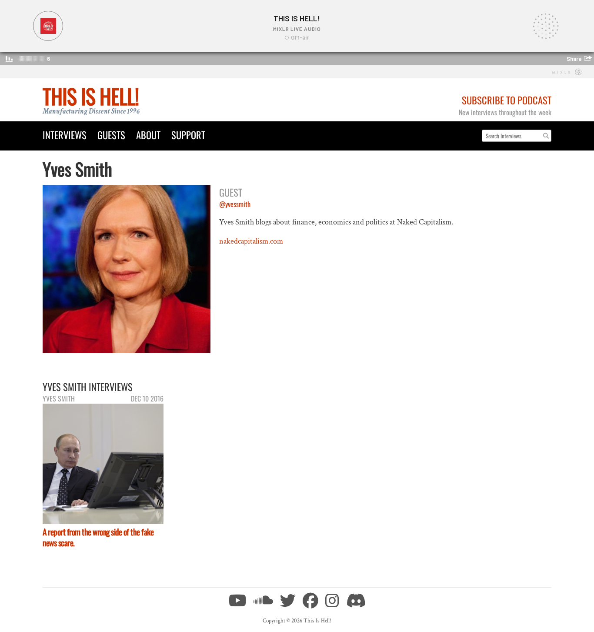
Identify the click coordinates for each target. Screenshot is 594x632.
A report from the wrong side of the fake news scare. (98, 537)
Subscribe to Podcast (506, 100)
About (148, 134)
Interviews (65, 134)
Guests (111, 134)
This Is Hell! (91, 95)
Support (188, 134)
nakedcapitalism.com (251, 241)
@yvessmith (234, 204)
